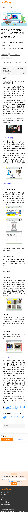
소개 (3, 62)
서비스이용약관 (5, 502)
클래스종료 (7, 439)
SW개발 (10, 7)
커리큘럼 (9, 62)
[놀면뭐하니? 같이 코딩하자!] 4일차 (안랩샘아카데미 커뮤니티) (14, 408)
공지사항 (3, 494)
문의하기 (20, 439)
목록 (24, 73)
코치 (15, 62)
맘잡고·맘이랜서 (5, 492)
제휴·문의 (4, 499)
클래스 (4, 7)
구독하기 (14, 483)
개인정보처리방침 (9, 481)
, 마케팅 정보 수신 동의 (14, 481)
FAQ (2, 497)
